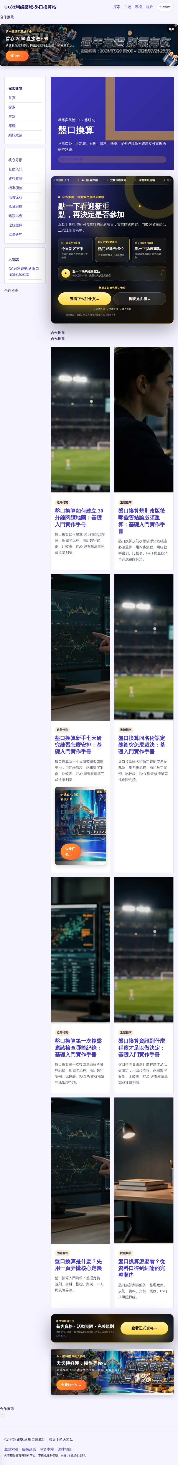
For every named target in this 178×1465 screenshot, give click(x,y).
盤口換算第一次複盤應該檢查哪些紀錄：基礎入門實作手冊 (78, 1047)
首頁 (11, 98)
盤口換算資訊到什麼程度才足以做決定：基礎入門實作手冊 (141, 1047)
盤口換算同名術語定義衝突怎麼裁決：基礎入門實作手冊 (141, 744)
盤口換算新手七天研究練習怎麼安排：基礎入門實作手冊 (78, 744)
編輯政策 (15, 135)
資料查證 (15, 178)
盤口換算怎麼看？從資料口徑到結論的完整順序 (141, 1268)
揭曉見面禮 (140, 299)
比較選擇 (15, 225)
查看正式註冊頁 (84, 299)
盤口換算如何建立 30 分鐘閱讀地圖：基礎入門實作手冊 (79, 517)
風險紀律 (15, 206)
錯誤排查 (15, 216)
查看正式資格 (144, 1328)
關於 (149, 7)
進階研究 (15, 234)
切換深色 (165, 6)
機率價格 (15, 188)
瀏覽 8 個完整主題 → (73, 159)
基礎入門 (15, 169)
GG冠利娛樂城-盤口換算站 (30, 7)
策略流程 (15, 197)
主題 (127, 7)
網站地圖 (65, 1449)
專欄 (138, 7)
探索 (116, 7)
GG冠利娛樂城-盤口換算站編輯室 (23, 272)
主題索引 (11, 1449)
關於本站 (47, 1449)
